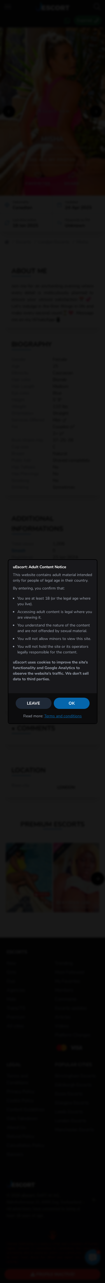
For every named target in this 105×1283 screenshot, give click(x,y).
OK (72, 703)
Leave (33, 703)
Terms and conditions (63, 716)
